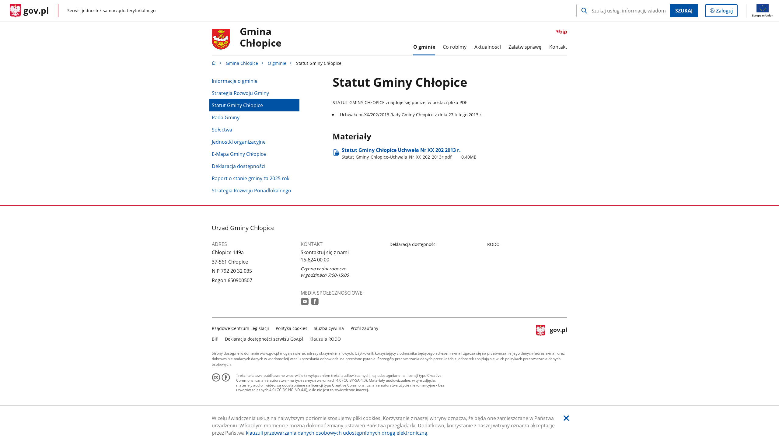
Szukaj (684, 10)
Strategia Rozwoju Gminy (240, 93)
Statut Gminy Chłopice (237, 105)
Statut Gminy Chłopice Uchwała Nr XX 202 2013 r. (409, 153)
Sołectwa (222, 129)
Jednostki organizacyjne (239, 141)
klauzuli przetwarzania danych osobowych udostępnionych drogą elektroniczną (336, 432)
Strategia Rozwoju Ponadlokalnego (251, 190)
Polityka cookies (291, 328)
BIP (215, 339)
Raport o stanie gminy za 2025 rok (250, 178)
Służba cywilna (329, 328)
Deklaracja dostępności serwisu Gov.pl (264, 339)
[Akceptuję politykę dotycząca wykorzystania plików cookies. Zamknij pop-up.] (566, 418)
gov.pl (558, 333)
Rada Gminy (225, 117)
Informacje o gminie (234, 81)
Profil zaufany (364, 328)
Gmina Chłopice (260, 37)
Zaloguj (727, 12)
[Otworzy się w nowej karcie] (305, 301)
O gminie (277, 63)
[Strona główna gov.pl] (214, 63)
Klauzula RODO (325, 339)
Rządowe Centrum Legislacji (240, 328)
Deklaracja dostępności (238, 166)
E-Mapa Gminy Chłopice (239, 154)
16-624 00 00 (315, 259)
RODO (493, 244)
